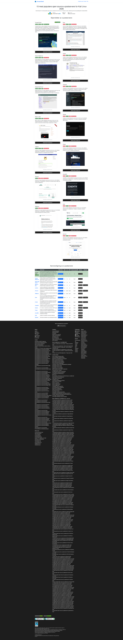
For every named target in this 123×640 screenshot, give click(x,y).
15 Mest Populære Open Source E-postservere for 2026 (62, 575)
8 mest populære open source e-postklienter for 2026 (62, 450)
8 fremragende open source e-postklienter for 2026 (62, 457)
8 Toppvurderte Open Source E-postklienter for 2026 (62, 611)
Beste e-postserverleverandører (57, 359)
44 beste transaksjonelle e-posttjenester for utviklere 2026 (62, 349)
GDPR (76, 346)
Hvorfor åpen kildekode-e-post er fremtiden (59, 396)
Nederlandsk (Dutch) (84, 334)
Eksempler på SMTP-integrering (40, 341)
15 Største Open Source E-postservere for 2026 (62, 594)
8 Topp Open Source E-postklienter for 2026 (62, 607)
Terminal (37, 337)
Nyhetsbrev (78, 331)
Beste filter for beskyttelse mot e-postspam (59, 358)
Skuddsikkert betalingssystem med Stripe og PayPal (61, 393)
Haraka (36, 307)
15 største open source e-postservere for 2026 (62, 467)
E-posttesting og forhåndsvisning (57, 373)
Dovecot (36, 290)
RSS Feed (78, 336)
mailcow (36, 287)
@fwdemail (78, 333)
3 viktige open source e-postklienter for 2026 (62, 476)
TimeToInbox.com (38, 441)
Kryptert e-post (80, 1)
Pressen (76, 350)
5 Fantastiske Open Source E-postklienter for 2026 (62, 593)
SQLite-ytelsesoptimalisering (57, 389)
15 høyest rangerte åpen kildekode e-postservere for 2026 (63, 410)
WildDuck (37, 293)
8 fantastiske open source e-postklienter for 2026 (62, 466)
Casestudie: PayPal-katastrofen (57, 386)
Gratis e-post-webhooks (56, 335)
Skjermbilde (61, 273)
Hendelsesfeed (77, 340)
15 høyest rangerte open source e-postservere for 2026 (63, 451)
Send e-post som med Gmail (39, 343)
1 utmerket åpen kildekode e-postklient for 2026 (62, 424)
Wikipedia (85, 285)
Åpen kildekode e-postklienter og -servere (61, 398)
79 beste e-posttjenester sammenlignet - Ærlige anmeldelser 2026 (62, 344)
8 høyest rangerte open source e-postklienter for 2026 (63, 496)
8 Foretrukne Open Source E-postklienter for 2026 (63, 559)
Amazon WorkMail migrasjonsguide (58, 357)
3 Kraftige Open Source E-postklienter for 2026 (62, 602)
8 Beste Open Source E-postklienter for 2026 (62, 604)
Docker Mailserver (37, 279)
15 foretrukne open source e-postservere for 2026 (62, 471)
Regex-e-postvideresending (57, 339)
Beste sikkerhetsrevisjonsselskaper (58, 362)
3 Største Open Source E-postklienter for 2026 (61, 595)
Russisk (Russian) (84, 351)
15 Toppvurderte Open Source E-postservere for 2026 (62, 571)
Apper (36, 329)
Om (75, 341)
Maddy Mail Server (37, 282)
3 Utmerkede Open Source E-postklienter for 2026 (62, 588)
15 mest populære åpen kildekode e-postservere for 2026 (63, 406)
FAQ (87, 1)
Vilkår (76, 344)
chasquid (37, 305)
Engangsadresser (38, 435)
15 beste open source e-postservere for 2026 (61, 442)
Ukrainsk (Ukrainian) (84, 356)
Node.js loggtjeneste (55, 385)
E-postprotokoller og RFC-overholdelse (59, 371)
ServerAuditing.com (38, 442)
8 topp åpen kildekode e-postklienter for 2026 (62, 403)
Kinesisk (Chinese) (84, 331)
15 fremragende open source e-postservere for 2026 (63, 456)
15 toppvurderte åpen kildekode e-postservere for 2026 (63, 404)
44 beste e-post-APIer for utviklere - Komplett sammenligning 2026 (62, 351)
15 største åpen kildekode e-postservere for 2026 (63, 433)
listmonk (36, 317)
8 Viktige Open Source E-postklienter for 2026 (62, 562)
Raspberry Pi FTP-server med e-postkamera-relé (43, 348)
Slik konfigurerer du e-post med (42, 349)
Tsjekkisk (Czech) (83, 332)
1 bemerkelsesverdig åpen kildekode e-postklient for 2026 (63, 428)
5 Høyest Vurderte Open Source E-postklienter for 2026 (63, 581)
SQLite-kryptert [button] (74, 269)
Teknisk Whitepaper (55, 331)
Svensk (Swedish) (84, 353)
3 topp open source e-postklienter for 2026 (61, 486)
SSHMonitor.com (38, 443)
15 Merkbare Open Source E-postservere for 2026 (61, 589)
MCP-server (54, 374)
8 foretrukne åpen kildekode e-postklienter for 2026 (62, 436)
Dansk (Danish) (83, 333)
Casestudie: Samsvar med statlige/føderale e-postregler (61, 364)
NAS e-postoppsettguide (39, 344)
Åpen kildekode (55, 340)
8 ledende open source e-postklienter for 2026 (62, 539)
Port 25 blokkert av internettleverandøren (42, 428)
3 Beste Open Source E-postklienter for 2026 (63, 566)
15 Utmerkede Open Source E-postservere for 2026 (63, 587)
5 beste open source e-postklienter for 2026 (61, 443)
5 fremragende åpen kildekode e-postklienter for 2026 (62, 421)
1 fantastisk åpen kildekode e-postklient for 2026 (63, 432)
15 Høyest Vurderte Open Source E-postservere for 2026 (62, 580)
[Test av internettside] (40, 618)
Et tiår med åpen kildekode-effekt (58, 356)
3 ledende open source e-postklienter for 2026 (61, 455)
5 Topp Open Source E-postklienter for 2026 (62, 569)
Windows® (37, 332)
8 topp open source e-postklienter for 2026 (61, 525)
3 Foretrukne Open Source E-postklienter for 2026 (63, 597)
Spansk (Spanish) (83, 352)
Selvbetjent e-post (55, 336)
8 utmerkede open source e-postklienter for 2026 (61, 459)
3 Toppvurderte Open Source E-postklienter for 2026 (62, 573)
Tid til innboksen (37, 434)
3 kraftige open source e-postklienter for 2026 (62, 481)
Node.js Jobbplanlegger (56, 383)
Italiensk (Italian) (83, 344)
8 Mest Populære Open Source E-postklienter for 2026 (62, 578)
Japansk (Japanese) (84, 345)
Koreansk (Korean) (84, 346)
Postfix (36, 302)
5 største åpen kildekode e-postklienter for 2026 (62, 434)
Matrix (77, 334)
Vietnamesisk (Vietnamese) (83, 358)
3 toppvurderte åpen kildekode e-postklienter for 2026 (62, 405)
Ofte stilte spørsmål (62, 325)
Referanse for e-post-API (56, 334)
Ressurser (37, 430)
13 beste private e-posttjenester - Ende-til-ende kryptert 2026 (62, 346)
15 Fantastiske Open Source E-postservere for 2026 (62, 592)
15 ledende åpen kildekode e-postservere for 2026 (62, 414)
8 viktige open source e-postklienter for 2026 (61, 518)
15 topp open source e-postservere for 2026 (63, 444)
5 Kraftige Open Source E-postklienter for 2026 (61, 564)
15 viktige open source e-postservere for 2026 (62, 474)
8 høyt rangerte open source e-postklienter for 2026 (62, 448)
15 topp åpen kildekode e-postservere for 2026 (62, 402)
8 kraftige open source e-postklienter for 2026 (61, 441)
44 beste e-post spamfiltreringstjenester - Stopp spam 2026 (62, 352)
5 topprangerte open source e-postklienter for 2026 (62, 527)
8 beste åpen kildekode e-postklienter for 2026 (62, 401)
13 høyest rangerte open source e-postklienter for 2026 (63, 452)
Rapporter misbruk (76, 349)
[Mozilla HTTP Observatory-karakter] (47, 615)
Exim (36, 297)
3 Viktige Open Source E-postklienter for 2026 (62, 600)
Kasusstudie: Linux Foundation (57, 367)
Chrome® (37, 336)
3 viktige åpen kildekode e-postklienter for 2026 (62, 439)
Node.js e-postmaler (55, 382)
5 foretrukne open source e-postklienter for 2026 (63, 472)
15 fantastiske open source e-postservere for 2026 (62, 465)
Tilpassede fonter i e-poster (57, 370)
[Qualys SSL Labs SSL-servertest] (39, 615)
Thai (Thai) (82, 354)
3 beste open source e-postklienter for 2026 (62, 484)
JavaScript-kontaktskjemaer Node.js (58, 380)
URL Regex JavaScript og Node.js (58, 395)
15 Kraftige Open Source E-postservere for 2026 (61, 563)
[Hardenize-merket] (36, 623)
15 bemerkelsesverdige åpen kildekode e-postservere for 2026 (63, 426)
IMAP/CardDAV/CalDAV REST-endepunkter (59, 369)
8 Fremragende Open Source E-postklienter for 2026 (62, 586)
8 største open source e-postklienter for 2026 (62, 469)
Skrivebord (38, 335)
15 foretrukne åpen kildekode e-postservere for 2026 (63, 435)
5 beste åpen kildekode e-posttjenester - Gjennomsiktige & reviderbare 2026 (62, 348)
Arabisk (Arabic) (83, 330)
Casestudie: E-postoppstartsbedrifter (58, 392)
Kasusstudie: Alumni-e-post (57, 365)
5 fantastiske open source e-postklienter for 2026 (63, 511)
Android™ (37, 333)
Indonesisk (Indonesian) (83, 343)
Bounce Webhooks (55, 337)
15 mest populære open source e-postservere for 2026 (62, 449)
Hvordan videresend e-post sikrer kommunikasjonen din (61, 394)
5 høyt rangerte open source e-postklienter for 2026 (63, 490)
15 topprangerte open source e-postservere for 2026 (62, 526)
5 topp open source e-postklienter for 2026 (63, 446)
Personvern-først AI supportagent (58, 363)
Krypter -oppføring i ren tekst (40, 438)
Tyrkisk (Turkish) (83, 355)
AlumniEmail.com (38, 440)
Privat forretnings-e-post (39, 432)
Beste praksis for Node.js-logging (58, 360)
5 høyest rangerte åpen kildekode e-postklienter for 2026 (62, 412)
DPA (76, 347)
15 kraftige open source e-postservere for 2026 (61, 440)
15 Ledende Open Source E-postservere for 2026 (62, 582)
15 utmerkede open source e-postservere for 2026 (62, 458)
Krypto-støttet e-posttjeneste (57, 378)
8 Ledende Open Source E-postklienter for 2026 (61, 584)
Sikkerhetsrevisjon (55, 332)
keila (36, 315)
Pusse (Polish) (83, 348)
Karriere (76, 351)
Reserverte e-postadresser (39, 439)
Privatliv (85, 1)
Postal (36, 310)
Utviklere (54, 329)
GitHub (77, 332)
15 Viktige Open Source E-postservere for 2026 (62, 561)
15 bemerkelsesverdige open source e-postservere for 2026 (62, 461)
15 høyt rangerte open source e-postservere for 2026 (62, 447)
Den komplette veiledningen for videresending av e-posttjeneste (63, 375)
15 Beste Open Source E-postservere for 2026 (63, 565)
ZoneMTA (37, 313)
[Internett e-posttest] (50, 618)
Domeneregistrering (38, 436)
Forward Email (36, 273)
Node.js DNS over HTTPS (56, 381)
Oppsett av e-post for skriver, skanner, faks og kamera (42, 346)
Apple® (36, 331)
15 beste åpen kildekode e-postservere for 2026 (62, 400)
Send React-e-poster (55, 390)
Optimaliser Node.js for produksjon (58, 377)
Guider (36, 340)
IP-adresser (54, 333)
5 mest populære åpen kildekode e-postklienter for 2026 (62, 408)
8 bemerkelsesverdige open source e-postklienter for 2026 (62, 464)
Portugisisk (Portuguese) (83, 350)
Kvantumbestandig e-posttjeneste (58, 387)
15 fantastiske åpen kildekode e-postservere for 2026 (62, 430)
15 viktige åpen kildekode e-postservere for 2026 (62, 438)
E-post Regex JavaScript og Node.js (58, 372)
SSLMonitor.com (37, 444)
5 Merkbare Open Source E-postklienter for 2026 (61, 591)
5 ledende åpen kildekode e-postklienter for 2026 (62, 417)
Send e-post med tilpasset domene (41, 342)
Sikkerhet (76, 342)
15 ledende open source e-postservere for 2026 (61, 454)
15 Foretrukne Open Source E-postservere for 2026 (63, 558)
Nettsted (80, 273)
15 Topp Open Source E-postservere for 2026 (63, 568)
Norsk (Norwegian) (84, 347)
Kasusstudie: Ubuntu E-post (57, 366)
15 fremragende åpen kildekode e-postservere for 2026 (62, 419)
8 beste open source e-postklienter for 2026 (61, 513)
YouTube (77, 335)
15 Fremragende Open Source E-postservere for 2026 (62, 585)
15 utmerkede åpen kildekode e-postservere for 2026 (63, 423)
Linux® (37, 334)
